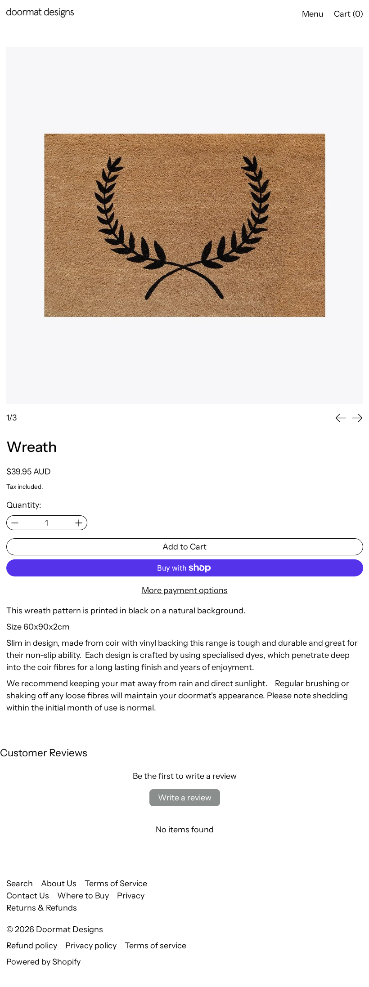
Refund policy (31, 946)
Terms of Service (116, 884)
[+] (79, 522)
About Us (58, 884)
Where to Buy (83, 896)
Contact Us (27, 896)
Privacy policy (91, 946)
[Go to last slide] (341, 418)
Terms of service (155, 946)
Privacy (130, 896)
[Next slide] (357, 418)
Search (19, 884)
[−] (14, 522)
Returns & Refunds (41, 908)
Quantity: (23, 505)
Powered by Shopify (43, 962)
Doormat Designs (69, 929)
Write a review (185, 798)
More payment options (185, 590)
